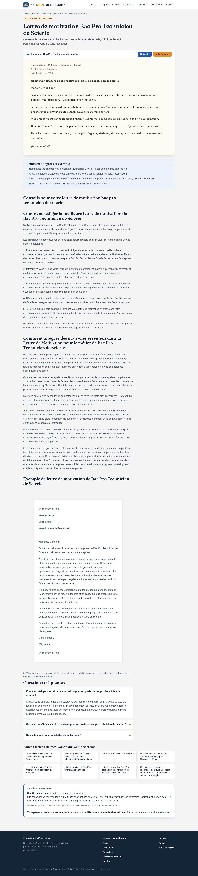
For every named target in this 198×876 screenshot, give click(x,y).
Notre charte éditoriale (41, 676)
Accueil (93, 4)
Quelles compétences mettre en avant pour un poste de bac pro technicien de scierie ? (76, 724)
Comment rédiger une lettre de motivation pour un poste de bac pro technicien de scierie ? (73, 693)
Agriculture (143, 4)
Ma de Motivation (45, 5)
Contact (162, 843)
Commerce (128, 4)
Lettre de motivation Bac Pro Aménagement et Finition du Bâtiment (39, 770)
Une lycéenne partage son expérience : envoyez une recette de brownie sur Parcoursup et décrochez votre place (156, 771)
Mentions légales (167, 847)
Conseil (115, 4)
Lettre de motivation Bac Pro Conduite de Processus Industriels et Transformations (78, 756)
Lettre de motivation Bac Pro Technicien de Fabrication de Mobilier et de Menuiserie (115, 770)
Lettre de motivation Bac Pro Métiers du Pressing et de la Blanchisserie (39, 756)
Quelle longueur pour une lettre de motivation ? (53, 735)
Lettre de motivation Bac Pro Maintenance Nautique (77, 768)
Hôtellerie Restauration (162, 4)
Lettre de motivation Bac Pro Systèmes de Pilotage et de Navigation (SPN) (153, 756)
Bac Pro (35, 13)
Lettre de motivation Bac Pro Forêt (118, 754)
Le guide (105, 4)
